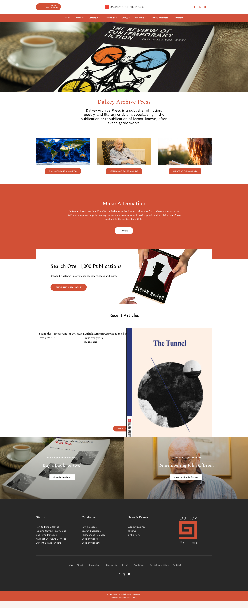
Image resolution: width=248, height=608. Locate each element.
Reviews (131, 531)
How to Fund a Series (47, 527)
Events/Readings (136, 527)
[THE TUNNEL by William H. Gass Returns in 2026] (169, 394)
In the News (134, 535)
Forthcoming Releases (93, 535)
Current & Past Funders (48, 542)
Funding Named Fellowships (51, 531)
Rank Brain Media (129, 597)
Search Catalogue (91, 531)
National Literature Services (51, 538)
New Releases (89, 527)
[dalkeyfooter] (188, 516)
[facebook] (194, 7)
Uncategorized (169, 397)
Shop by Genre (90, 538)
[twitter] (200, 7)
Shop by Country (91, 542)
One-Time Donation (46, 535)
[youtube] (205, 7)
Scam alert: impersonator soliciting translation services (74, 334)
